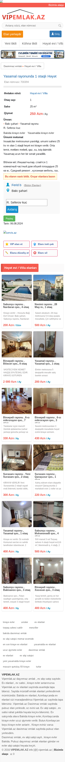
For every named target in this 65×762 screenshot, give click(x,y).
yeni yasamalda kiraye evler (17, 661)
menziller (33, 627)
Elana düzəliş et (19, 252)
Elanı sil (42, 252)
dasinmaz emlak (37, 650)
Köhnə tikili (29, 43)
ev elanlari (39, 622)
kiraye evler (9, 622)
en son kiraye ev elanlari (15, 644)
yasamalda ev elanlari (45, 644)
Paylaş (9, 218)
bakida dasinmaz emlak (15, 633)
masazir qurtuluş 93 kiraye (16, 666)
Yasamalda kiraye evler (41, 132)
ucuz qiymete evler (12, 650)
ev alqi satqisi (27, 655)
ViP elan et (16, 244)
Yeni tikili (10, 43)
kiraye (38, 145)
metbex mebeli (18, 149)
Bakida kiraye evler (14, 132)
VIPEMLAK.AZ (10, 674)
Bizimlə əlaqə (56, 4)
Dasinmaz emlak (13, 66)
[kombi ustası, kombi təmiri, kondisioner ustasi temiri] (32, 1)
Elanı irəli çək (46, 244)
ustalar (24, 622)
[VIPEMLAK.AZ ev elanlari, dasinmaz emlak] (23, 14)
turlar (38, 666)
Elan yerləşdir (12, 34)
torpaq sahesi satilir (13, 627)
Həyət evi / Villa (32, 66)
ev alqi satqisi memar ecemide (18, 639)
